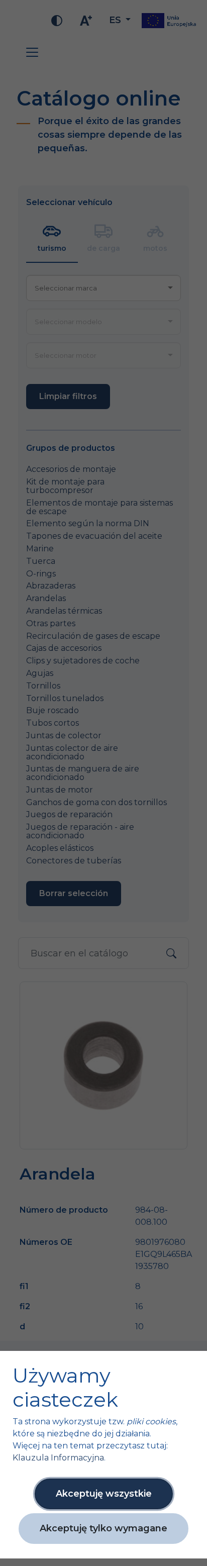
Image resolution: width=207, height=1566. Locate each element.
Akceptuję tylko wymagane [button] (103, 1528)
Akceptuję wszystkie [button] (104, 1493)
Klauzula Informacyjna (58, 1457)
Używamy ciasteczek (65, 1387)
